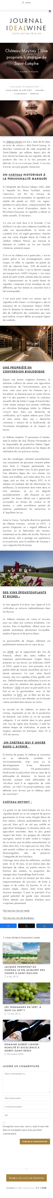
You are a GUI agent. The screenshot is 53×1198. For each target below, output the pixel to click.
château (15, 175)
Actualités (34, 71)
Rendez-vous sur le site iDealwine (26, 1178)
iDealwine (34, 93)
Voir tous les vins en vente (16, 910)
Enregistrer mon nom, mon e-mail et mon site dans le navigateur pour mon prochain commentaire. (26, 1130)
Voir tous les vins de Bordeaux (18, 918)
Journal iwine (26, 24)
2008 (10, 651)
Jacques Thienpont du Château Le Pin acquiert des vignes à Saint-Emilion (25, 970)
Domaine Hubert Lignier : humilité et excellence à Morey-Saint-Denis (22, 1047)
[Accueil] (16, 71)
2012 (17, 687)
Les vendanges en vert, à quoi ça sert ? (23, 1009)
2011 (19, 694)
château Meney (14, 141)
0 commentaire (20, 93)
